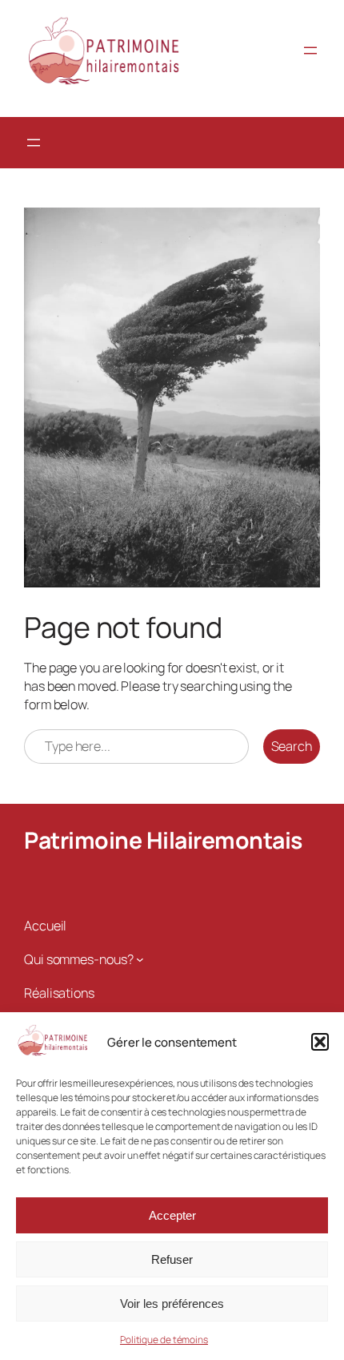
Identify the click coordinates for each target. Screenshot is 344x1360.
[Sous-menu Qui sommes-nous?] (140, 959)
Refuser (172, 1259)
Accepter (172, 1215)
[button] (320, 1042)
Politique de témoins (164, 1339)
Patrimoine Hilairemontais (163, 840)
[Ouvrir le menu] (310, 50)
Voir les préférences (172, 1303)
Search (291, 746)
